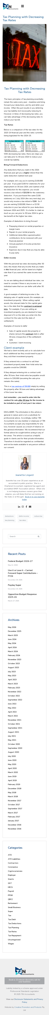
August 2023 (13, 667)
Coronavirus (13, 867)
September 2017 (15, 808)
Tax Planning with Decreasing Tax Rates (23, 18)
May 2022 (12, 708)
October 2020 (14, 744)
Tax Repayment (14, 935)
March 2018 (13, 796)
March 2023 (13, 683)
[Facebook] (26, 507)
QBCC (10, 899)
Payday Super (14, 585)
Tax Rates (12, 931)
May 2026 (12, 627)
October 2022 (14, 696)
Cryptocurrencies (15, 871)
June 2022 (12, 704)
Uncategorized (14, 939)
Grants (11, 879)
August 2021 (13, 732)
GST (10, 883)
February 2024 (14, 655)
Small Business (14, 907)
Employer (12, 875)
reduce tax (38, 516)
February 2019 (14, 784)
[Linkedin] (19, 507)
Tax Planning (13, 927)
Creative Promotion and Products (27, 1007)
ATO (10, 855)
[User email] (30, 507)
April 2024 (12, 647)
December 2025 (14, 631)
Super (10, 911)
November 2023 (14, 659)
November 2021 (14, 720)
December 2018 (14, 788)
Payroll (11, 891)
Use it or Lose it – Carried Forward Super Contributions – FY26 (23, 573)
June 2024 (12, 639)
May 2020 (12, 764)
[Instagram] (23, 507)
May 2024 (12, 643)
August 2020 (13, 752)
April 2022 (12, 712)
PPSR (10, 895)
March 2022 (13, 716)
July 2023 (12, 671)
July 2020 (12, 756)
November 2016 (14, 829)
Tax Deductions (14, 923)
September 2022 (15, 700)
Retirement (13, 903)
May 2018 (12, 792)
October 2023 (14, 663)
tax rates (22, 520)
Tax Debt (12, 919)
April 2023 (12, 679)
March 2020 (13, 772)
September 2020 (15, 748)
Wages (11, 943)
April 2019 (12, 780)
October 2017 (14, 804)
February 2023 (14, 687)
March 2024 (13, 651)
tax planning (9, 520)
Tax (9, 915)
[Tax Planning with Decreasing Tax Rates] (24, 52)
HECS (10, 887)
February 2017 (14, 816)
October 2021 (14, 724)
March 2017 (13, 813)
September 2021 (15, 728)
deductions (9, 516)
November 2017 (14, 800)
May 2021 (12, 740)
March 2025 (13, 635)
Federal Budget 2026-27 (20, 561)
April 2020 (12, 768)
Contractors (13, 863)
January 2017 (13, 820)
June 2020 (12, 760)
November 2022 (14, 691)
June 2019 (12, 776)
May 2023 (12, 675)
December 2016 (14, 825)
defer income (24, 516)
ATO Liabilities (14, 859)
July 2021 (12, 736)
